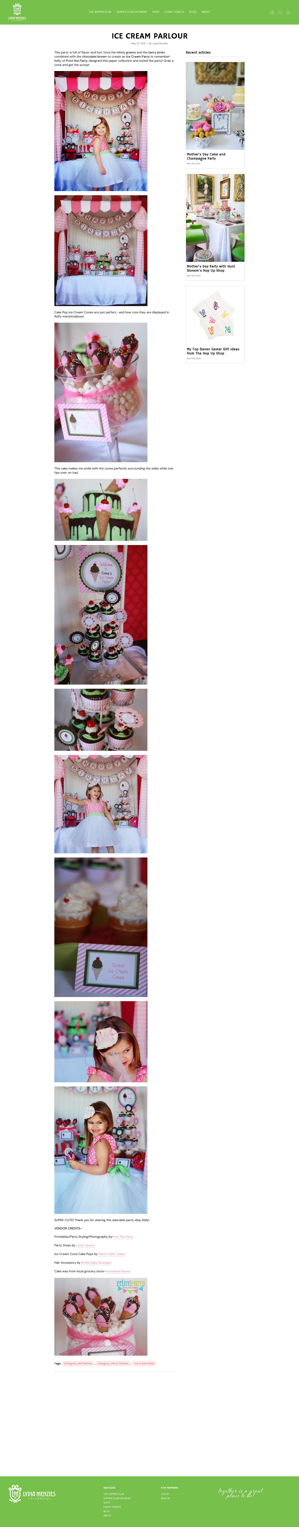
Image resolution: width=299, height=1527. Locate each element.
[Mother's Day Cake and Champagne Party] (215, 106)
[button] (156, 12)
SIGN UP (165, 1498)
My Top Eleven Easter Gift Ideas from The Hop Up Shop (213, 351)
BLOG (106, 1511)
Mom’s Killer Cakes (111, 1254)
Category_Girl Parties (78, 1363)
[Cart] (288, 12)
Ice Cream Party (144, 1363)
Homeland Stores (118, 1271)
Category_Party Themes (113, 1363)
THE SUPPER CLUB (113, 1494)
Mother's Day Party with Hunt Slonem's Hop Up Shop (211, 269)
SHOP (106, 1502)
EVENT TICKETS (112, 1506)
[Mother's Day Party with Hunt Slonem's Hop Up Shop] (215, 218)
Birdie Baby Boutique (96, 1263)
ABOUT (107, 1515)
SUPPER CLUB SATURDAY (117, 1498)
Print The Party (122, 1237)
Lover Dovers (85, 1245)
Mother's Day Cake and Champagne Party (206, 157)
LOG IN (165, 1494)
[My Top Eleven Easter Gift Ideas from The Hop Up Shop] (215, 315)
